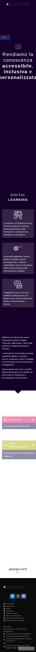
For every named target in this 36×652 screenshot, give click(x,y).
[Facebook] (23, 596)
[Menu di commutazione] (18, 30)
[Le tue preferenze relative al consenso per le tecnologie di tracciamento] (26, 648)
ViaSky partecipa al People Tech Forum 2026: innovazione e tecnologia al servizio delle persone (18, 473)
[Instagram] (17, 596)
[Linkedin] (12, 596)
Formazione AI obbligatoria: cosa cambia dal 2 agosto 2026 (17, 506)
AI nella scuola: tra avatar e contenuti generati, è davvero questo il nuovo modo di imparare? (17, 544)
